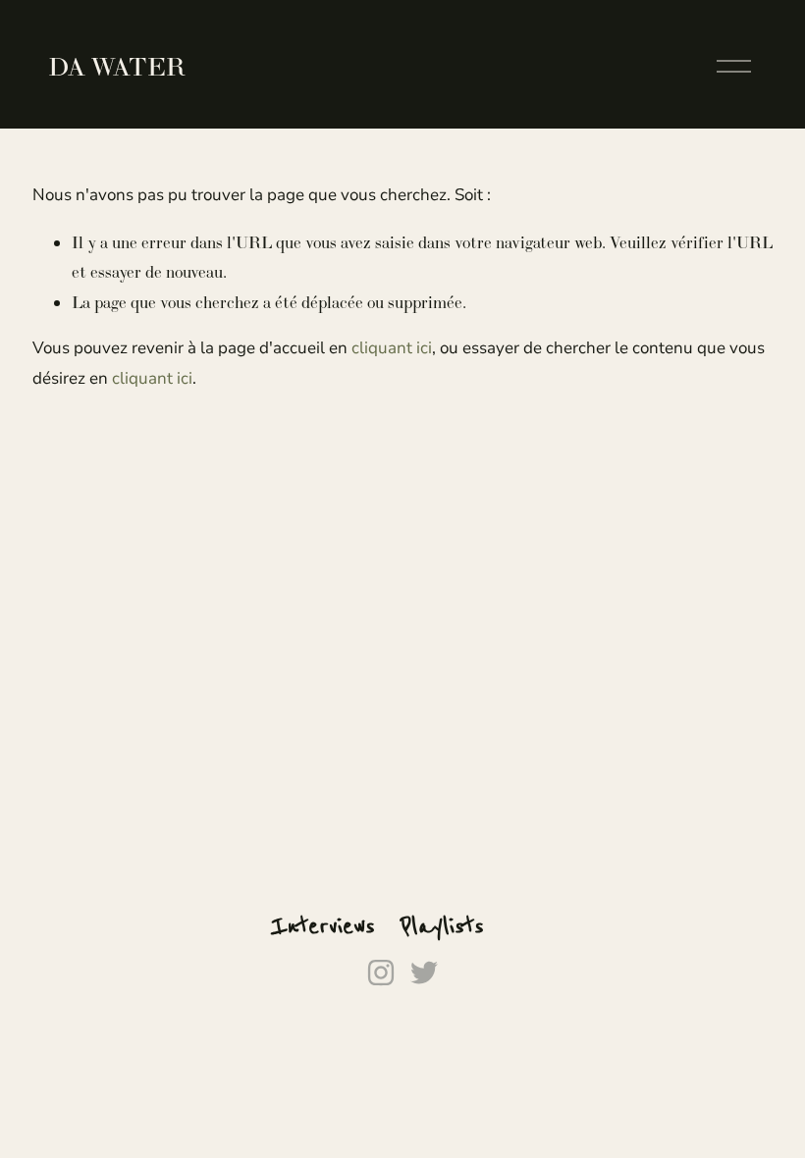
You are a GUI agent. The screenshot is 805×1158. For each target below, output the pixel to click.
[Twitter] (424, 972)
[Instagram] (381, 972)
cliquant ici (391, 348)
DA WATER (117, 66)
